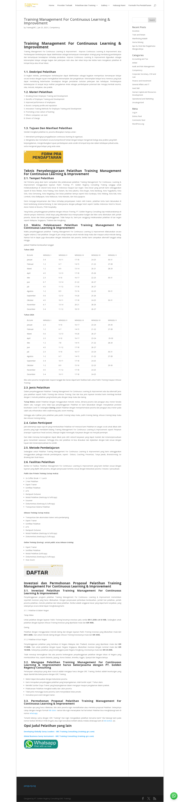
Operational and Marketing (142, 99)
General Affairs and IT (140, 84)
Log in (134, 112)
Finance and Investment (141, 81)
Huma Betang (137, 42)
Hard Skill (135, 88)
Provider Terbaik (64, 5)
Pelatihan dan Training (85, 5)
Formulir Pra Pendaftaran (140, 5)
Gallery (104, 5)
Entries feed (137, 116)
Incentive (135, 31)
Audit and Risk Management (143, 66)
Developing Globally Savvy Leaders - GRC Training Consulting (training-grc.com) (59, 731)
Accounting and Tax (140, 59)
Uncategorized (138, 102)
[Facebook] (142, 798)
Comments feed (138, 120)
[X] (148, 798)
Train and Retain (138, 35)
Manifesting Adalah (139, 38)
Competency (55, 27)
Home (51, 5)
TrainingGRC (31, 27)
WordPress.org (138, 124)
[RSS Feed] (154, 798)
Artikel (134, 63)
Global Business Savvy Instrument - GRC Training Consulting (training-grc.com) (59, 736)
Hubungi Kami (119, 5)
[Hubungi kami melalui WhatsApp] (174, 796)
